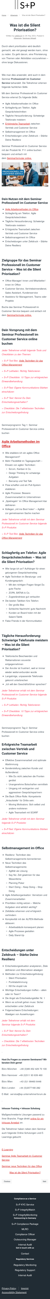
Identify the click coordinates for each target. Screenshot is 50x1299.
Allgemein (14, 15)
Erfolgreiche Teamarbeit (17, 123)
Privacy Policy (9, 1288)
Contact (25, 1253)
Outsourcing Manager (25, 1239)
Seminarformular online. (19, 158)
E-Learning (7, 1149)
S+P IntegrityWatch (25, 1209)
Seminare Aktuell (29, 38)
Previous (7, 1181)
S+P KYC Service (25, 1204)
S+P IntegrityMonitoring (25, 1214)
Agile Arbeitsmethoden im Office (21, 209)
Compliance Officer (25, 1234)
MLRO (25, 1229)
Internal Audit (25, 1275)
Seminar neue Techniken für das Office (22, 1166)
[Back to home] (25, 4)
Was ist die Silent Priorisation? (25, 1172)
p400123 (18, 36)
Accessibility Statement (14, 1292)
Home (4, 15)
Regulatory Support (25, 1270)
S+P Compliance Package (25, 1224)
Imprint (24, 1288)
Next (44, 1181)
